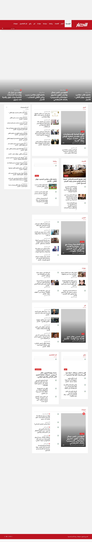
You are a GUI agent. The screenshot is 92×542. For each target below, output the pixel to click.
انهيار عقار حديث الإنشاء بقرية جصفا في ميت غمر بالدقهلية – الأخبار (69, 274)
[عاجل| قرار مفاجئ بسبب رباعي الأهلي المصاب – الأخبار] (80, 88)
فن (34, 23)
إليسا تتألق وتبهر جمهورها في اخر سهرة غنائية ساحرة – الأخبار (71, 380)
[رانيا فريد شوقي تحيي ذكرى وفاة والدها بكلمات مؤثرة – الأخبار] (58, 325)
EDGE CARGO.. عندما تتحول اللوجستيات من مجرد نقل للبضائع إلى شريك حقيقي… (42, 439)
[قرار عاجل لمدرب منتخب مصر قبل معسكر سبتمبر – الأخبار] (34, 88)
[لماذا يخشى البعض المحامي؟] (11, 88)
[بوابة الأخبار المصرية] (82, 25)
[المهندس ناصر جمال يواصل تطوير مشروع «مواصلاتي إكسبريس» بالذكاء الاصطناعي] (73, 430)
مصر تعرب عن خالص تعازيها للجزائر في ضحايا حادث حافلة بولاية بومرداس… (42, 115)
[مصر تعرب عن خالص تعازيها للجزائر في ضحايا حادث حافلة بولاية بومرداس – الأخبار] (55, 113)
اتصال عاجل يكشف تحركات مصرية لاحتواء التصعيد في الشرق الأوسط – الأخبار (42, 258)
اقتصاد (57, 23)
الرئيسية (68, 23)
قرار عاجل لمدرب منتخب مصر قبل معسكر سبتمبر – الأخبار (35, 97)
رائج (30, 23)
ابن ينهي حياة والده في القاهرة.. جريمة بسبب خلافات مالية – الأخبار (42, 292)
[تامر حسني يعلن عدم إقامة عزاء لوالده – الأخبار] (73, 326)
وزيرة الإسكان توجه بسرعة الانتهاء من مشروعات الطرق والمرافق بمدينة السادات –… (70, 206)
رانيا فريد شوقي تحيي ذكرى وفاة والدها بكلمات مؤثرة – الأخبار (42, 328)
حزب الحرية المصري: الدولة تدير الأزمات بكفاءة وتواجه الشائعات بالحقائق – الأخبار (42, 242)
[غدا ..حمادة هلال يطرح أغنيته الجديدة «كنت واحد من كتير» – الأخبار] (55, 311)
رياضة (51, 23)
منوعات (15, 23)
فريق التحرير (81, 142)
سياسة (45, 23)
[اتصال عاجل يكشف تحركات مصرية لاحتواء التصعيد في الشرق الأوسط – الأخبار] (58, 255)
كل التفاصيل (23, 23)
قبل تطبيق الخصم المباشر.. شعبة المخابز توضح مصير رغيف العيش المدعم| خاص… (74, 181)
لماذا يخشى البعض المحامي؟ (42, 424)
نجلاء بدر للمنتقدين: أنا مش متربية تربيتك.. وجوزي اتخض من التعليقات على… (42, 336)
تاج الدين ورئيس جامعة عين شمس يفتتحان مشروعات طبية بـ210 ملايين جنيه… (69, 151)
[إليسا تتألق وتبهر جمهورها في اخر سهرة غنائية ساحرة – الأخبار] (85, 378)
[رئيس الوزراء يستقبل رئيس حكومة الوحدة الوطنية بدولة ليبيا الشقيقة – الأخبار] (55, 141)
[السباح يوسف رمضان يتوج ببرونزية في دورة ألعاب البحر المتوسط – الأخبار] (56, 198)
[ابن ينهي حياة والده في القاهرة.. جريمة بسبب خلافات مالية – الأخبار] (58, 290)
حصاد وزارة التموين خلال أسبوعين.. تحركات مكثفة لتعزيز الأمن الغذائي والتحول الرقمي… (46, 375)
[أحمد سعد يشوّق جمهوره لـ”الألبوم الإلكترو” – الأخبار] (55, 320)
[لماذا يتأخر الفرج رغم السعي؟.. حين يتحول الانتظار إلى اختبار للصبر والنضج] (58, 427)
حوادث (39, 23)
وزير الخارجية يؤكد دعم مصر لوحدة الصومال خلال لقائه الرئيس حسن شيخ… (42, 225)
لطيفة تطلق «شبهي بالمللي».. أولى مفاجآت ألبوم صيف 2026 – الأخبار (42, 345)
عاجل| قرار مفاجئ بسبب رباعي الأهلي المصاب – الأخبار (81, 97)
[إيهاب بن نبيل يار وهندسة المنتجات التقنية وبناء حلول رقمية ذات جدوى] (57, 88)
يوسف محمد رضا (79, 445)
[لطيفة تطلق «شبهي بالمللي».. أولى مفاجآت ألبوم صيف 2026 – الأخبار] (58, 341)
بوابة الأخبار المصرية (72, 536)
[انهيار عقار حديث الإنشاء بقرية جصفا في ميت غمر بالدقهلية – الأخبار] (82, 274)
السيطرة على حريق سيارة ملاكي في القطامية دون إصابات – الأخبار (43, 274)
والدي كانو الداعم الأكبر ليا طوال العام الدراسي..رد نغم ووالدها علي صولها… (70, 386)
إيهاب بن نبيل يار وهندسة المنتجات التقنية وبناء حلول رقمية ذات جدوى (43, 417)
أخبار (62, 23)
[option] (80, 88)
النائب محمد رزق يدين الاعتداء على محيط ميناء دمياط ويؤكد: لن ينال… (42, 233)
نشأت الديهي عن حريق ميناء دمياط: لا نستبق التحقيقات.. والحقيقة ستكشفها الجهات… (42, 250)
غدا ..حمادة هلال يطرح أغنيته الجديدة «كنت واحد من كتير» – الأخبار (42, 313)
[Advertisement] (46, 10)
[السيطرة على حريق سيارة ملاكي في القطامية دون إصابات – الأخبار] (58, 272)
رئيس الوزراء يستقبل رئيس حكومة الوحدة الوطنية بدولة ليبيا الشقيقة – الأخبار (42, 143)
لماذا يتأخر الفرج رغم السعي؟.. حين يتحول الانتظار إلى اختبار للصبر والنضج (42, 430)
